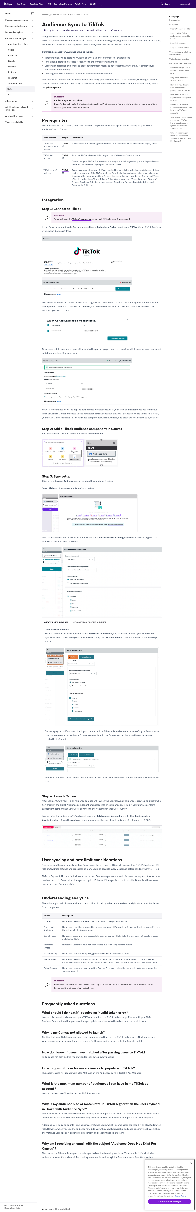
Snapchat (12, 78)
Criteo (11, 50)
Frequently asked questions (180, 63)
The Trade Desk (15, 83)
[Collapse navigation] (32, 14)
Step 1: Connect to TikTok (180, 29)
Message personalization (16, 20)
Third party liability (14, 122)
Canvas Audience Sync (15, 38)
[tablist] (102, 622)
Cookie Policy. (180, 1196)
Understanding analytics (179, 59)
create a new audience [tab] (56, 622)
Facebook (12, 55)
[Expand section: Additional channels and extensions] (32, 108)
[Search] (162, 4)
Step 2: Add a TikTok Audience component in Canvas (180, 36)
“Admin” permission (81, 219)
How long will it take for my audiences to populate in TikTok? (180, 97)
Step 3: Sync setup (177, 43)
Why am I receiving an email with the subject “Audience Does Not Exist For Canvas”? (180, 137)
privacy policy (53, 87)
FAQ (10, 94)
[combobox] (167, 4)
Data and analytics (14, 32)
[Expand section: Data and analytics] (32, 32)
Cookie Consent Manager (170, 1201)
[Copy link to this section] (107, 24)
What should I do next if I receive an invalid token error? (180, 71)
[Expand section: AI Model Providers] (32, 116)
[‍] (91, 4)
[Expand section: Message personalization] (32, 20)
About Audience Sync (18, 44)
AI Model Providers (14, 116)
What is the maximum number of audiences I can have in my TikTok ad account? (181, 109)
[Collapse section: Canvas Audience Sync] (32, 38)
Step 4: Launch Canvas (179, 47)
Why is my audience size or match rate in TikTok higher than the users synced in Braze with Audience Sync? (181, 123)
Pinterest (12, 72)
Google (11, 61)
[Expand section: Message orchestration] (32, 26)
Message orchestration (16, 26)
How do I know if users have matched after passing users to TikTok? (180, 88)
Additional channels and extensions (16, 108)
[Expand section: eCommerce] (32, 101)
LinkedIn (12, 66)
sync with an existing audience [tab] (89, 622)
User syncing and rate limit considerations (180, 53)
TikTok (65, 143)
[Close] (191, 1163)
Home (8, 13)
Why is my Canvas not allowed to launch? (179, 79)
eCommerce (11, 101)
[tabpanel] (102, 706)
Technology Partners (50, 15)
